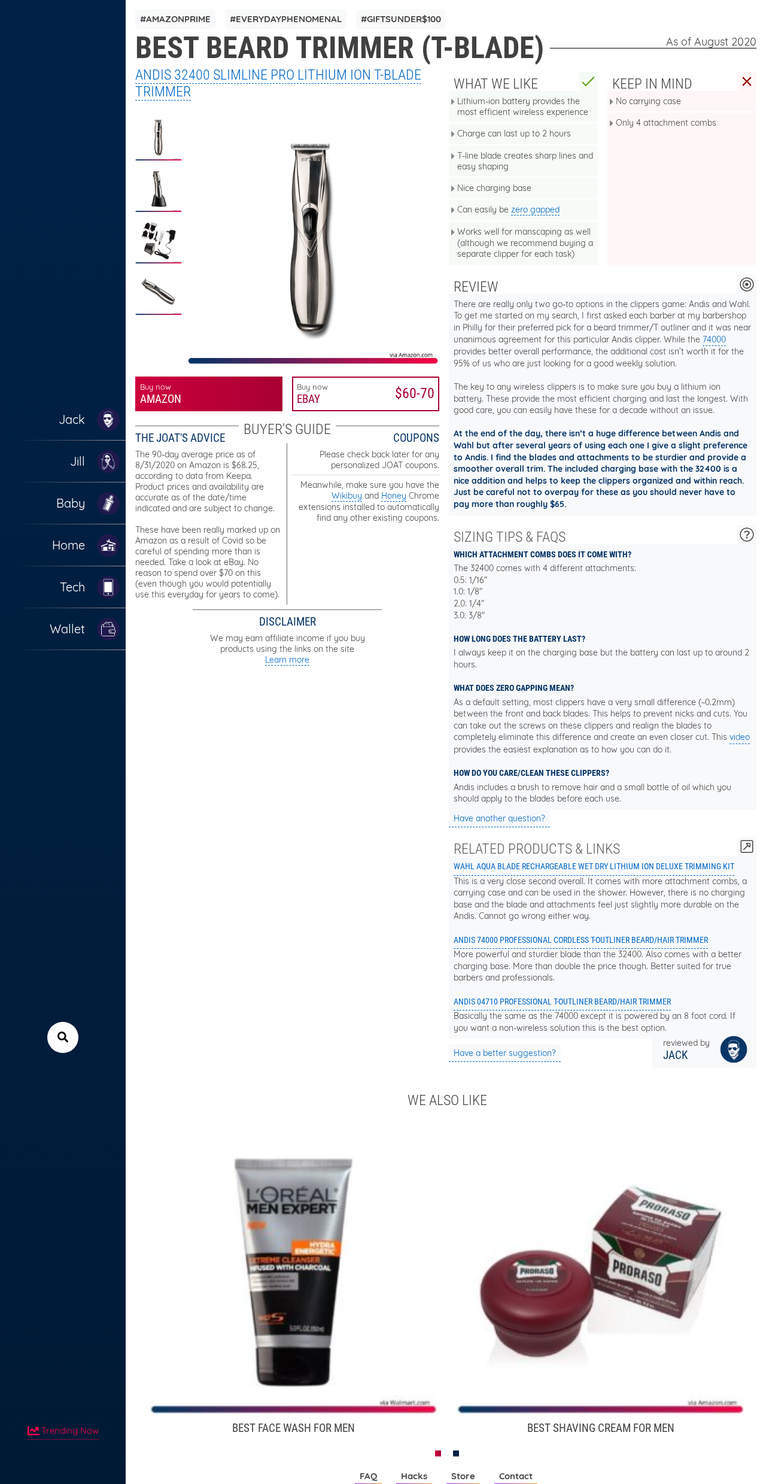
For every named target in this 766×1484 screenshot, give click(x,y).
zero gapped (535, 209)
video (739, 737)
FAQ (368, 1476)
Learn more (287, 659)
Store (463, 1476)
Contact (516, 1476)
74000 (714, 339)
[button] (438, 1453)
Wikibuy (347, 495)
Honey (393, 495)
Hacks (414, 1476)
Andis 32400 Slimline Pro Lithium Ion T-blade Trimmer (278, 83)
